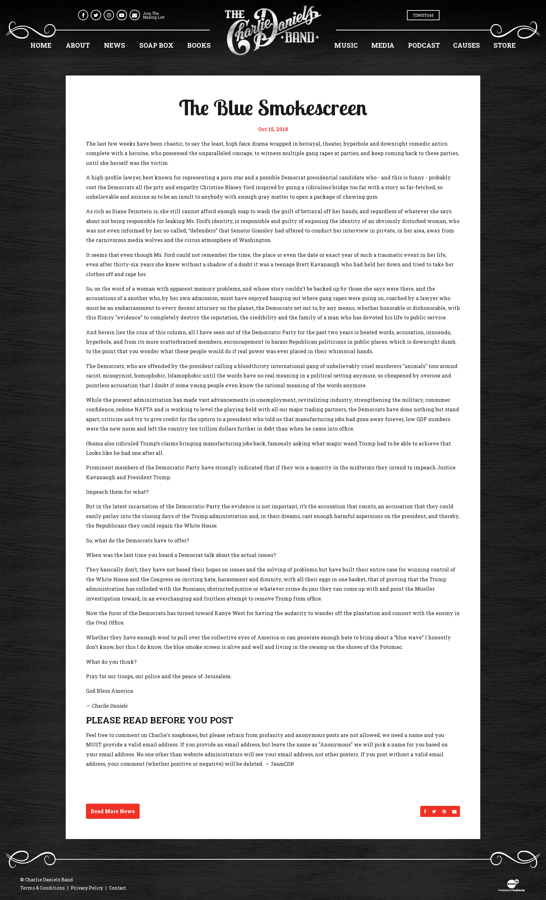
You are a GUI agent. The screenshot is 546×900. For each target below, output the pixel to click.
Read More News (113, 811)
